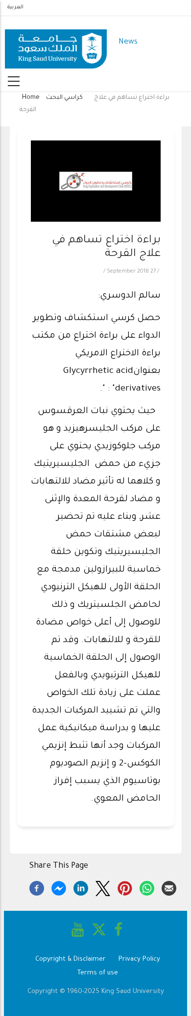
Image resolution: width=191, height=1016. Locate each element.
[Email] (169, 886)
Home (31, 97)
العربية (15, 7)
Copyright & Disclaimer (70, 959)
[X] (103, 886)
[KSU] (56, 43)
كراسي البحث (64, 97)
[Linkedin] (80, 886)
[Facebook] (36, 886)
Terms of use (97, 973)
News (128, 42)
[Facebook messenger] (58, 886)
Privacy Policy (139, 959)
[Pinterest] (125, 886)
